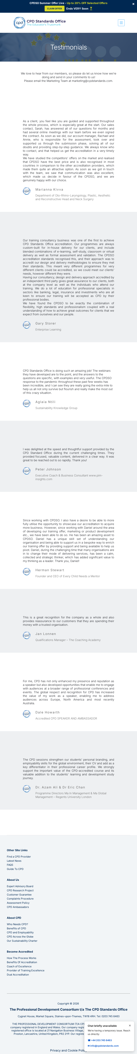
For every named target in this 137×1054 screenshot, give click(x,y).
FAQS (10, 864)
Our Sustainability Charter (22, 940)
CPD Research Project (20, 890)
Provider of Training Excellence (25, 970)
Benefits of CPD (16, 928)
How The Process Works (21, 958)
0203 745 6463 (110, 1016)
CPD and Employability (20, 932)
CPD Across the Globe (20, 936)
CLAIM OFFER (54, 8)
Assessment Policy (18, 902)
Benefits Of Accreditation (22, 962)
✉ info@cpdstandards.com (103, 1045)
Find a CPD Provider (19, 856)
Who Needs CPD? (17, 924)
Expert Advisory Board (20, 886)
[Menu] (121, 22)
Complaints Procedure (20, 898)
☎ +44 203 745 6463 (100, 1040)
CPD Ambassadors (18, 907)
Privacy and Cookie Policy (68, 1050)
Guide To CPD (15, 869)
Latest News (14, 860)
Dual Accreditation (18, 974)
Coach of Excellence (19, 966)
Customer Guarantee (19, 894)
